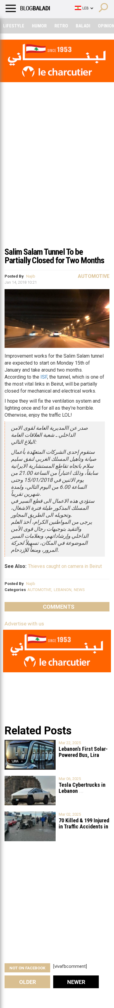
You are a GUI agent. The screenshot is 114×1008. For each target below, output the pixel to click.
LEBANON (62, 589)
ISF (43, 377)
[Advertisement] (57, 183)
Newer (76, 982)
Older (27, 982)
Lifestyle (13, 26)
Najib (30, 276)
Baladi (83, 26)
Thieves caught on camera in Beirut (65, 566)
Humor (39, 26)
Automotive (93, 276)
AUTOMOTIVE (39, 589)
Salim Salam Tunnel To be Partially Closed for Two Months (54, 256)
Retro (61, 26)
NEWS (79, 589)
